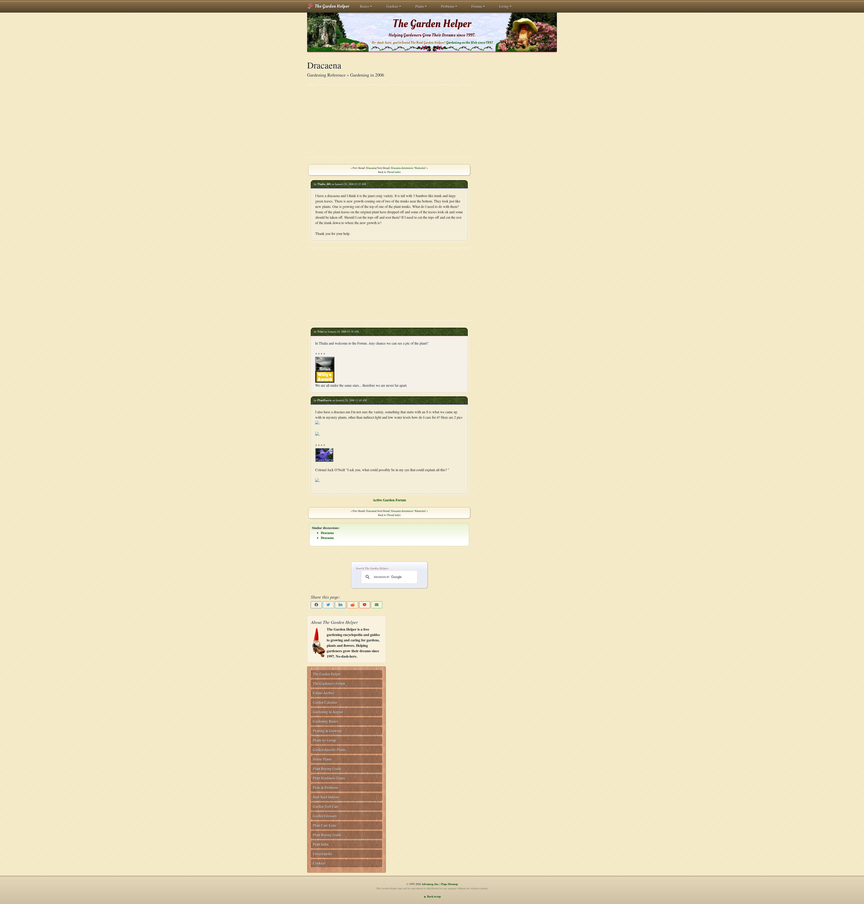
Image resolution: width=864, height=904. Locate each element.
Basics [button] (364, 6)
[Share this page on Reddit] (352, 604)
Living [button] (504, 6)
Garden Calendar (325, 702)
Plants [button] (419, 6)
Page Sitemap (449, 884)
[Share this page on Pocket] (364, 604)
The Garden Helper (331, 6)
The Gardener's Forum (329, 683)
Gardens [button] (392, 6)
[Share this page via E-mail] (376, 604)
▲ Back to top (432, 896)
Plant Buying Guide (327, 768)
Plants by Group (324, 740)
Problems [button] (447, 6)
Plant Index (321, 844)
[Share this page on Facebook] (316, 604)
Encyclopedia (322, 853)
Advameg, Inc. (430, 884)
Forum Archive (324, 692)
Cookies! (319, 863)
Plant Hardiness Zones (329, 778)
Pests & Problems (325, 787)
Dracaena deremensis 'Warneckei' (408, 168)
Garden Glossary (325, 815)
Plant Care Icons (324, 825)
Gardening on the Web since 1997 (469, 43)
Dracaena (371, 168)
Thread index (394, 172)
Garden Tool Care (326, 806)
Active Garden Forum (389, 499)
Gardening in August (328, 711)
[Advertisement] (389, 120)
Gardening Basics (325, 721)
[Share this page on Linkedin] (340, 604)
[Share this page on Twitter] (328, 604)
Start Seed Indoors (326, 797)
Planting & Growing (327, 730)
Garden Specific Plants (329, 749)
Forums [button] (476, 6)
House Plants (322, 759)
